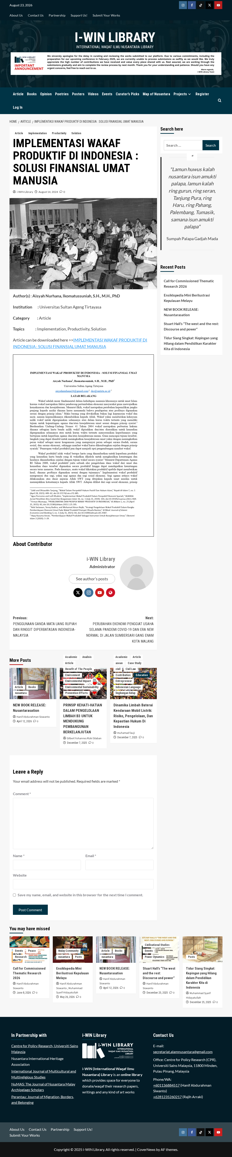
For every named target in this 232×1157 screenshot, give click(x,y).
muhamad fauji (126, 733)
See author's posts (92, 578)
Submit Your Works (106, 15)
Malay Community (68, 950)
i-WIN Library (115, 37)
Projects (180, 94)
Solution (76, 133)
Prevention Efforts (76, 693)
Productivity (59, 133)
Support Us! (79, 15)
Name (18, 855)
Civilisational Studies (157, 945)
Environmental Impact (78, 681)
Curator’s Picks (127, 94)
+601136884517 (166, 1085)
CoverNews (146, 1149)
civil (118, 669)
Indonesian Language (128, 687)
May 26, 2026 (67, 997)
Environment (72, 675)
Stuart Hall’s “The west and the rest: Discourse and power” (191, 326)
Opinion (46, 94)
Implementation (37, 133)
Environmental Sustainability (81, 687)
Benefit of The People (78, 669)
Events (107, 94)
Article (18, 94)
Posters (78, 94)
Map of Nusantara (156, 94)
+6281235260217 (167, 1097)
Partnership (57, 15)
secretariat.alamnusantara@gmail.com (183, 1051)
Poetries (62, 94)
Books (32, 94)
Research (21, 957)
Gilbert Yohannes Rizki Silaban (84, 738)
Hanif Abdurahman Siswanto (33, 717)
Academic (71, 657)
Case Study (134, 663)
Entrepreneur (124, 681)
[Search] (219, 101)
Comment (22, 793)
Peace (32, 950)
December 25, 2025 (157, 992)
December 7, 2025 (77, 742)
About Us (16, 15)
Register (202, 94)
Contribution (123, 675)
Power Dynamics (154, 957)
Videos (93, 94)
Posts (78, 957)
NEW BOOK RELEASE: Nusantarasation (181, 312)
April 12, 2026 (24, 721)
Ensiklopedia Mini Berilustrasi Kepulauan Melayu (187, 298)
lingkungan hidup (125, 693)
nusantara (21, 693)
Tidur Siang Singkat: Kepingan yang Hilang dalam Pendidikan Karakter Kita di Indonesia (191, 343)
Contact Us (36, 15)
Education (142, 675)
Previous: (45, 627)
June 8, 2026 (24, 992)
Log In (17, 107)
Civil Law (131, 669)
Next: (119, 629)
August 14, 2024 (48, 192)
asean (119, 663)
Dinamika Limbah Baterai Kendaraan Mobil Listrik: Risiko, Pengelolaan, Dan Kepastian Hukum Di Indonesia (133, 716)
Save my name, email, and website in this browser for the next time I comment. (80, 895)
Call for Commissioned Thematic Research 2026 (189, 283)
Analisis (87, 657)
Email (90, 855)
